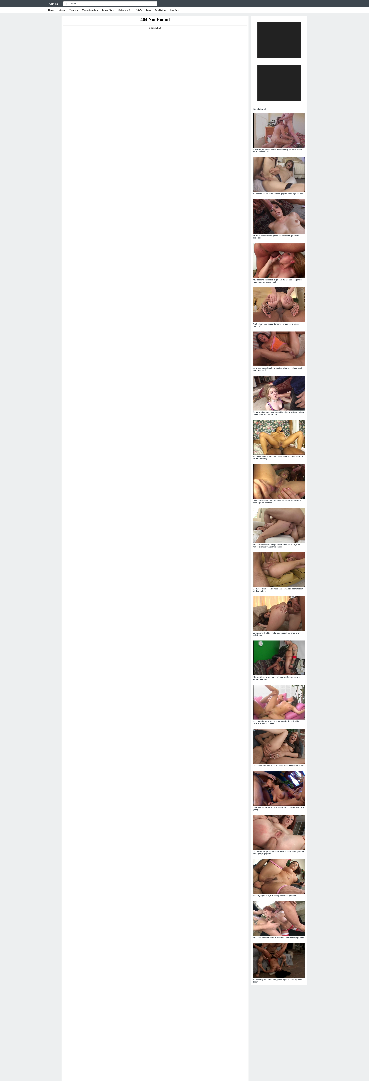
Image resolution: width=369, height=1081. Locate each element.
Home (51, 10)
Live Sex (174, 10)
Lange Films (108, 10)
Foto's (138, 10)
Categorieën (124, 10)
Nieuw (62, 10)
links (148, 10)
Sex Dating (160, 10)
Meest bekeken (90, 10)
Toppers (73, 10)
